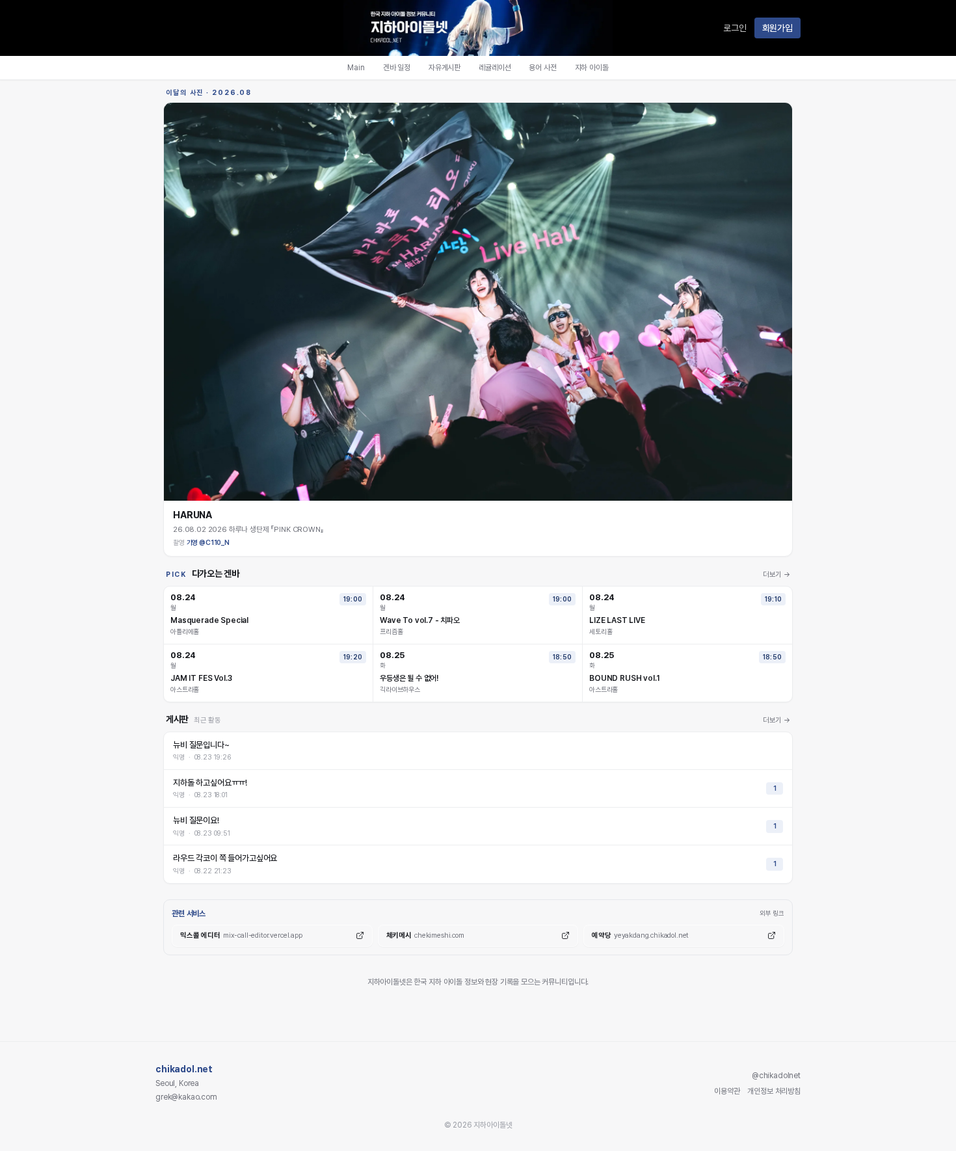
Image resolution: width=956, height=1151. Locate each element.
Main (355, 67)
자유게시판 (444, 67)
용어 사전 (542, 67)
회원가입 (777, 28)
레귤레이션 (495, 67)
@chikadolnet (776, 1075)
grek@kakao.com (186, 1097)
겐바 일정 (396, 67)
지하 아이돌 (592, 67)
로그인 (735, 28)
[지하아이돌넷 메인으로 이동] (478, 28)
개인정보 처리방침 (774, 1091)
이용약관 (726, 1091)
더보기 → (776, 574)
